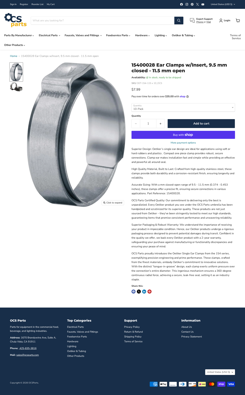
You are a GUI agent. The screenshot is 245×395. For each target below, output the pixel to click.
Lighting (160, 35)
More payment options (183, 142)
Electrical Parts (48, 35)
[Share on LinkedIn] (144, 292)
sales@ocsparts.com (27, 355)
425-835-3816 (27, 348)
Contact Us (187, 331)
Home (13, 56)
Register (24, 4)
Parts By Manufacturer (18, 35)
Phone (200, 22)
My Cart (51, 4)
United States (221, 4)
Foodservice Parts (117, 35)
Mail (208, 22)
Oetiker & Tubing (183, 35)
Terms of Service (235, 37)
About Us (186, 327)
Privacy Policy (132, 327)
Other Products (14, 45)
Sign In (13, 4)
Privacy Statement (191, 336)
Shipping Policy (133, 336)
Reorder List (38, 4)
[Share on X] (139, 292)
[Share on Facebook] (134, 292)
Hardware (141, 35)
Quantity (136, 116)
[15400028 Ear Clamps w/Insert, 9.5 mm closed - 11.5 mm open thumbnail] (16, 72)
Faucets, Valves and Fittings (82, 35)
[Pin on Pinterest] (150, 292)
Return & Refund (133, 331)
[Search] (178, 20)
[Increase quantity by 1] (160, 123)
